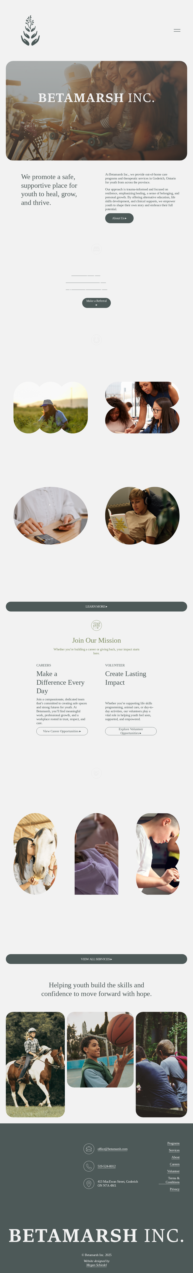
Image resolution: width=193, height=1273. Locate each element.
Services (174, 1150)
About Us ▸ (119, 218)
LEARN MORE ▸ (96, 606)
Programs (173, 1143)
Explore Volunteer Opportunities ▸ (131, 731)
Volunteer (173, 1171)
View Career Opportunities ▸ (62, 731)
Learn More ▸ (25, 473)
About (175, 1157)
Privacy (174, 1189)
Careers (174, 1164)
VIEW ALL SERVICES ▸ (96, 959)
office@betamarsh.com (112, 1149)
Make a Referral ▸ (96, 303)
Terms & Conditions (173, 1180)
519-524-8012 (107, 1166)
